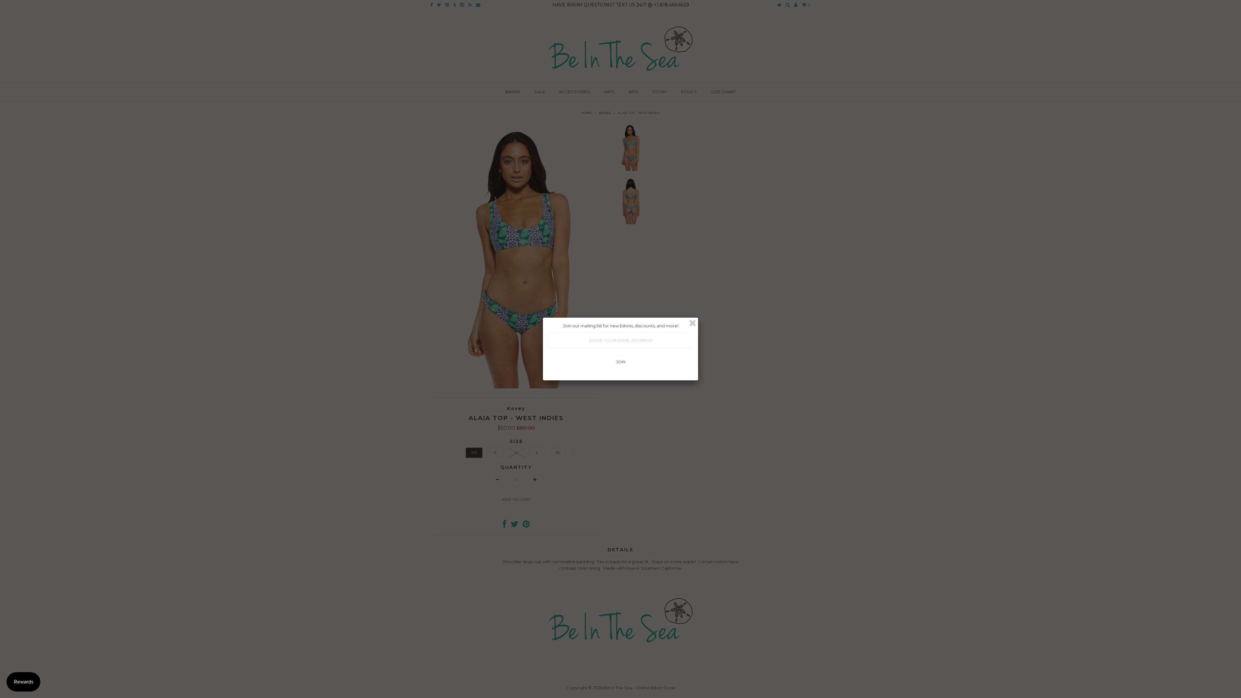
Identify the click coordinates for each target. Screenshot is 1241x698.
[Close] (692, 323)
